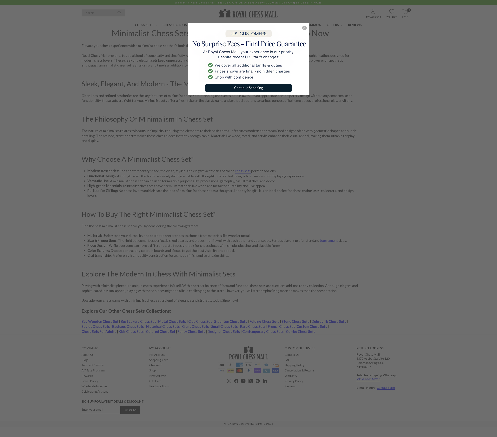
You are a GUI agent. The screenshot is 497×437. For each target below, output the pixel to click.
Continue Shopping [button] (248, 88)
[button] (304, 28)
